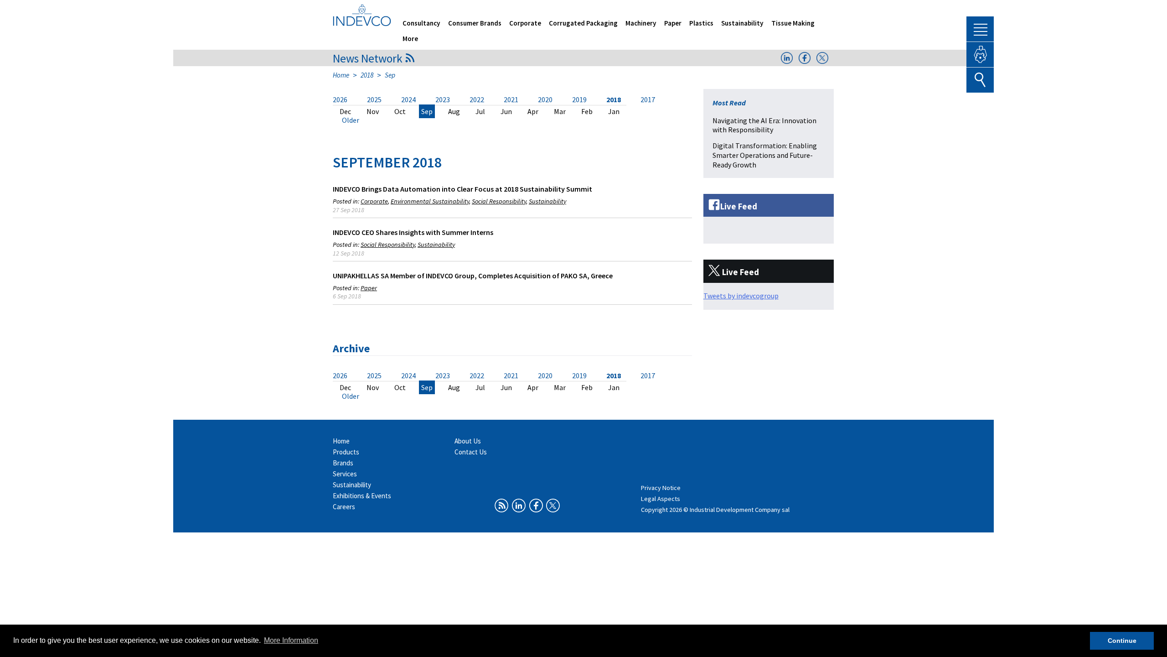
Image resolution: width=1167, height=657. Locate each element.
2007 (460, 120)
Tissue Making (793, 23)
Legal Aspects (660, 499)
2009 (403, 120)
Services (345, 473)
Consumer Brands (474, 23)
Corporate (525, 23)
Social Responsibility (499, 201)
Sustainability (742, 23)
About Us (467, 441)
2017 (647, 99)
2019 (579, 99)
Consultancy (421, 23)
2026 (340, 99)
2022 (477, 99)
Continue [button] (1122, 640)
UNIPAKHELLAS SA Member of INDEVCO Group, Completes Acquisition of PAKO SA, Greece (473, 275)
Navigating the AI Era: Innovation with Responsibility (764, 125)
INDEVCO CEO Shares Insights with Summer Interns (413, 232)
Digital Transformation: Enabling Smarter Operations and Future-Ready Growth (765, 155)
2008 (431, 120)
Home (341, 75)
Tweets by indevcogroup (741, 295)
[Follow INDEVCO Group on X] (822, 61)
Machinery (640, 23)
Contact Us (470, 452)
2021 (511, 99)
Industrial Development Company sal (740, 510)
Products (346, 452)
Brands (343, 463)
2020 (545, 99)
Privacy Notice (661, 488)
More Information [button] (291, 640)
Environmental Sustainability (430, 201)
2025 (374, 99)
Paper (673, 23)
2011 (347, 120)
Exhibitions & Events (362, 495)
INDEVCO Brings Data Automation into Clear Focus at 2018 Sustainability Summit (462, 188)
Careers (344, 506)
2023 (442, 99)
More (410, 38)
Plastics (701, 23)
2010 (375, 120)
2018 (367, 75)
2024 (408, 99)
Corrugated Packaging (583, 23)
